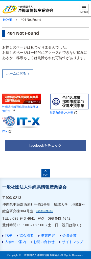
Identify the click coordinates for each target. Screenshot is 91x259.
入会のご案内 (15, 242)
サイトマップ (72, 242)
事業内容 (48, 235)
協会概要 (26, 235)
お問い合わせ (44, 242)
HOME (7, 20)
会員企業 (69, 235)
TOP (8, 235)
